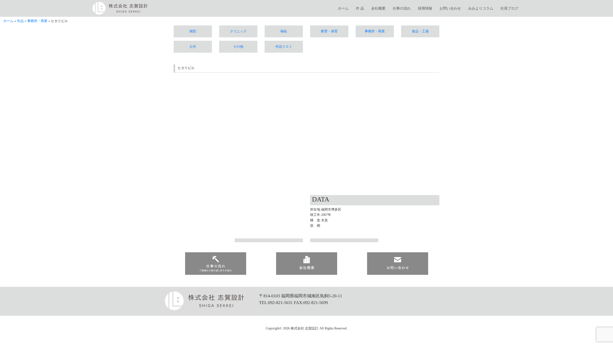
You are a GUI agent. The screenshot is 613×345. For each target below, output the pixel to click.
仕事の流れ (402, 8)
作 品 (360, 8)
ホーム (343, 8)
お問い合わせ (450, 8)
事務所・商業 (37, 21)
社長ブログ (509, 8)
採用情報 (425, 8)
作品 (20, 21)
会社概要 (378, 8)
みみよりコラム (480, 8)
